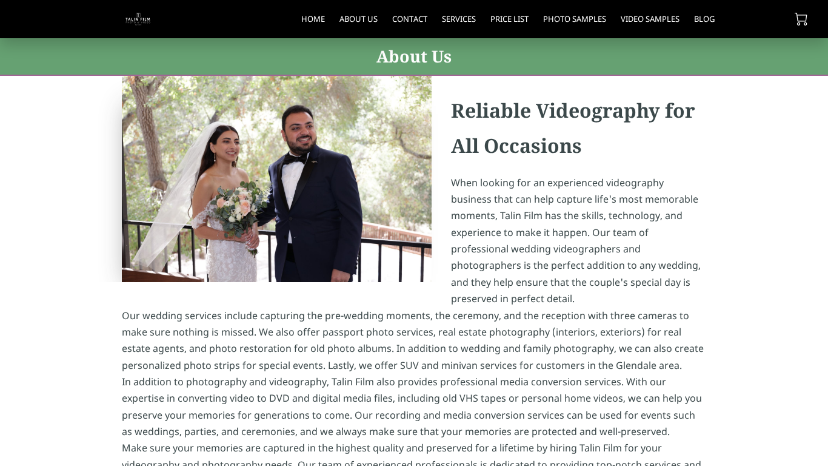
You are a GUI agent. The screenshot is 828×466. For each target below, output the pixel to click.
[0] (801, 19)
